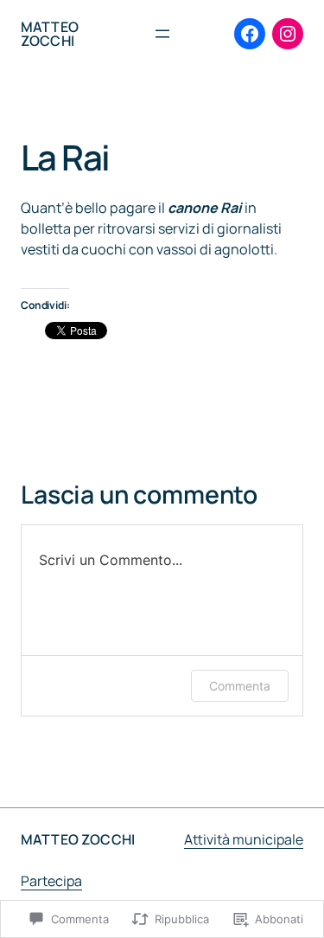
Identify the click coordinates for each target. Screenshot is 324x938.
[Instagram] (287, 33)
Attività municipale (243, 839)
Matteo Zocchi (50, 33)
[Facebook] (249, 33)
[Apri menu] (162, 33)
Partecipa (51, 880)
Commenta (239, 685)
